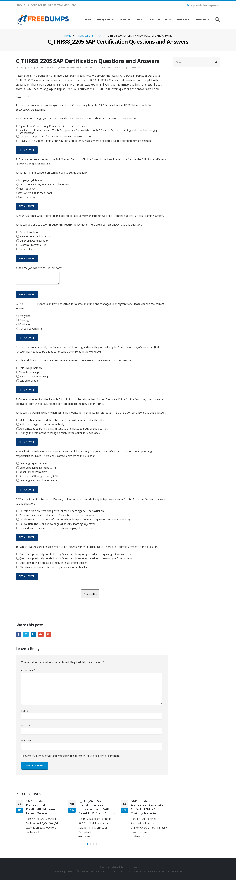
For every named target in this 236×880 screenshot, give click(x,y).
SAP (30, 67)
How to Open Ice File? (177, 19)
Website (26, 740)
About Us (23, 5)
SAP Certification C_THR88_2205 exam (104, 67)
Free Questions (105, 19)
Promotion (202, 19)
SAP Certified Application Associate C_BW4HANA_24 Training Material (147, 807)
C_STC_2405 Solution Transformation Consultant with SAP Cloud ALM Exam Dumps (96, 807)
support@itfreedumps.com (205, 5)
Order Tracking (59, 5)
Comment (28, 670)
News (138, 19)
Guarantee (153, 19)
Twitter (26, 634)
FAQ (73, 5)
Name (26, 710)
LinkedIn (33, 634)
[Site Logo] (43, 19)
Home (88, 19)
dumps (19, 67)
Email (48, 634)
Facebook (18, 634)
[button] (217, 19)
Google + (41, 634)
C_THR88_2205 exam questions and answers (60, 67)
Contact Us (38, 5)
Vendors (125, 19)
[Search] (216, 62)
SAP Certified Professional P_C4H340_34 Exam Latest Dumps (40, 807)
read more (32, 832)
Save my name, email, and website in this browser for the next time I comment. (72, 755)
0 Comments (136, 67)
